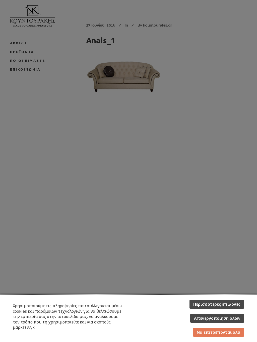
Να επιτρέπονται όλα (218, 332)
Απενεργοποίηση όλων (217, 318)
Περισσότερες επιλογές (216, 304)
